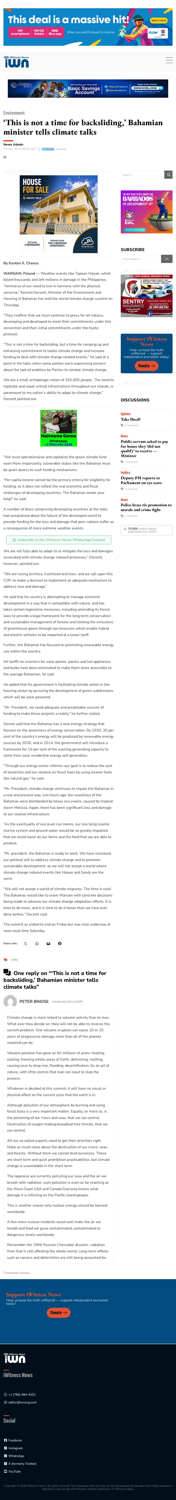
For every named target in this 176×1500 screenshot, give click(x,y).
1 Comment (131, 462)
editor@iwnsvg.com (22, 1402)
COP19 (14, 960)
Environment (14, 113)
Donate (144, 366)
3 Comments (131, 425)
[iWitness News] (14, 1358)
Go (167, 259)
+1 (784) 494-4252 (22, 1394)
